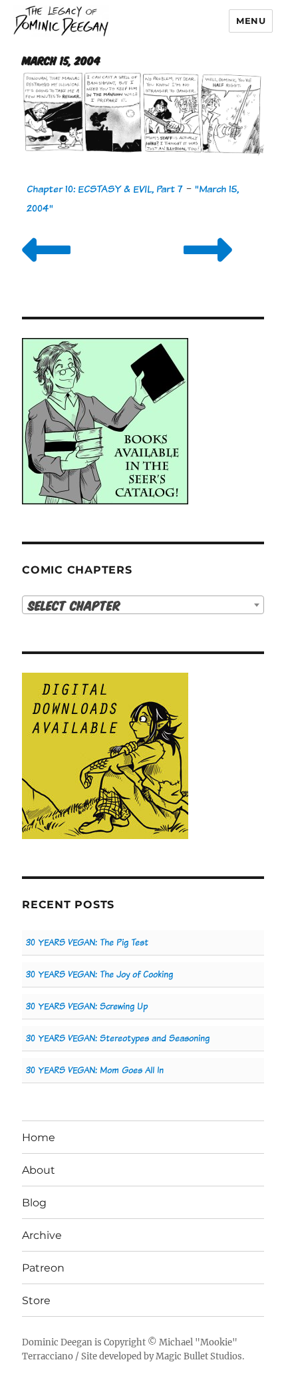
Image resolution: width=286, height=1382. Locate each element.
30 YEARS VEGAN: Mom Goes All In (95, 1070)
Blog (34, 1202)
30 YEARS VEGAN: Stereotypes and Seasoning (118, 1038)
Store (36, 1300)
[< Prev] (46, 266)
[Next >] (208, 266)
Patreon (43, 1268)
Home (38, 1137)
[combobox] (143, 605)
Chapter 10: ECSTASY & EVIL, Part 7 (105, 189)
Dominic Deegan (57, 1342)
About (38, 1170)
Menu (250, 20)
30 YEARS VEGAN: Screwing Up (87, 1006)
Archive (42, 1235)
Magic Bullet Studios (199, 1356)
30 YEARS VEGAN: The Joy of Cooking (99, 974)
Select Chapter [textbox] (74, 605)
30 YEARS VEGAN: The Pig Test (87, 942)
